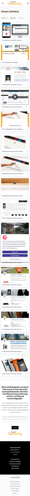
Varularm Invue (15, 459)
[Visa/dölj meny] (2, 3)
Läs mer (15, 427)
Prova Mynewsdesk (15, 486)
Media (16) (13, 18)
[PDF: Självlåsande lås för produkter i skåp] (15, 119)
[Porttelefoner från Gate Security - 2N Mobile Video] (15, 30)
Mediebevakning (15, 481)
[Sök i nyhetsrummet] (28, 3)
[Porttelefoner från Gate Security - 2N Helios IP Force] (15, 230)
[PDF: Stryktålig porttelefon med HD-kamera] (15, 208)
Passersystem (15, 468)
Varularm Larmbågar (15, 461)
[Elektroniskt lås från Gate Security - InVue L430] (15, 141)
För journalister (15, 488)
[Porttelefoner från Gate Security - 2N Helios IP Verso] (15, 341)
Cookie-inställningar (14, 259)
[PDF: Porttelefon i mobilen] (15, 52)
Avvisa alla (15, 252)
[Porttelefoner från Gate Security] (15, 363)
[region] (15, 248)
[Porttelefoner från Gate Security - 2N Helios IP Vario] (15, 319)
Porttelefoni (15, 466)
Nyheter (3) (4, 18)
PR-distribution (15, 484)
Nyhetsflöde (15, 491)
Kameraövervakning (15, 463)
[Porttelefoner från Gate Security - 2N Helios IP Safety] (15, 274)
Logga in (15, 493)
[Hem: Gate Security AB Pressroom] (14, 3)
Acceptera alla (15, 255)
